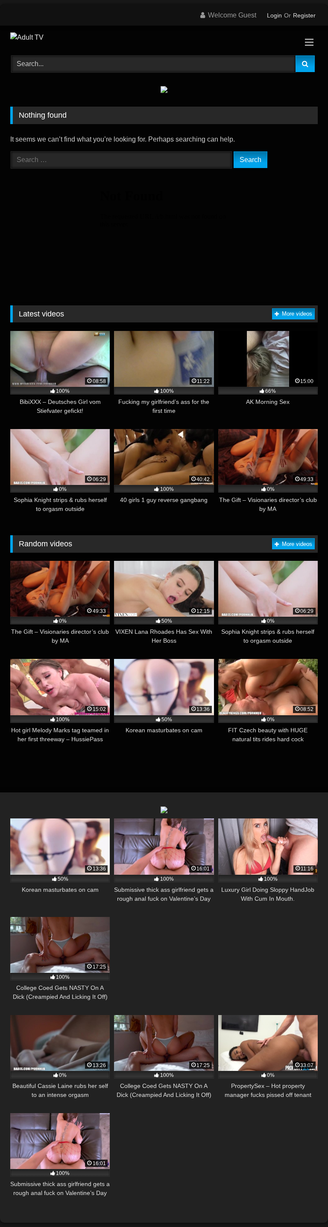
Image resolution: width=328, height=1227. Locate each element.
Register (304, 15)
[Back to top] (301, 1201)
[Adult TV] (164, 37)
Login (274, 15)
